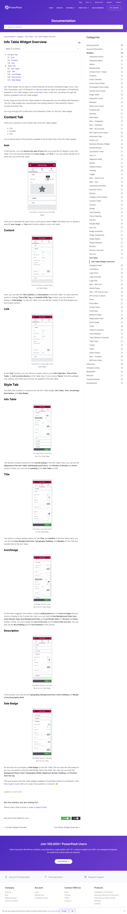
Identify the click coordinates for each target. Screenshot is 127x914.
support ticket (41, 807)
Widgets (20, 37)
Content (14, 60)
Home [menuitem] (51, 8)
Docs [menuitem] (87, 2)
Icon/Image (16, 74)
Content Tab (12, 55)
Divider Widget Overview (16, 827)
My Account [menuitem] (99, 2)
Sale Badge (16, 80)
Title (13, 71)
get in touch (15, 784)
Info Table (29, 37)
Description (16, 77)
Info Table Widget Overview (102, 262)
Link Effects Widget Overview (66, 827)
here (41, 92)
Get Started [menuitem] (114, 8)
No (72, 911)
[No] (124, 911)
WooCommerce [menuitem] (98, 8)
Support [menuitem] (109, 2)
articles (23, 807)
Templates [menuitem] (82, 8)
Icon (12, 57)
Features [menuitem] (69, 8)
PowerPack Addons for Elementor (60, 781)
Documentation (9, 37)
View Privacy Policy (54, 911)
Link (13, 63)
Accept (64, 911)
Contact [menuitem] (118, 2)
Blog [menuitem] (80, 2)
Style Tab (11, 66)
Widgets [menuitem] (59, 8)
